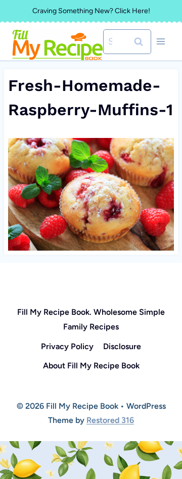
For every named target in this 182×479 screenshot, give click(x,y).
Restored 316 (110, 420)
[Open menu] (160, 42)
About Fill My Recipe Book (91, 365)
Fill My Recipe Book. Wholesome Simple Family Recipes (91, 319)
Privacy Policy (67, 346)
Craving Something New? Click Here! (91, 11)
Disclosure (122, 346)
